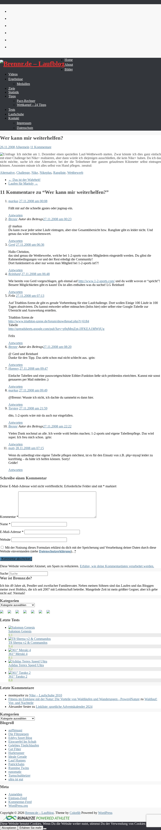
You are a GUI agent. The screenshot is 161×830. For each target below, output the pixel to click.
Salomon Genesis (19, 631)
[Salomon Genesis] (21, 627)
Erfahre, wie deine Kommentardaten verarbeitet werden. (117, 566)
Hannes (13, 368)
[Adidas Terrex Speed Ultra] (27, 661)
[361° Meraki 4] (19, 650)
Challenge (23, 172)
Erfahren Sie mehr (30, 827)
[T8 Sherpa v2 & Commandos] (29, 639)
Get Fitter (14, 749)
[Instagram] (42, 613)
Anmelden (15, 794)
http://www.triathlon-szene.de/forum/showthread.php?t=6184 (48, 321)
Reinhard (14, 274)
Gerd (11, 244)
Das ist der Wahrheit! (24, 179)
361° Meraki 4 (17, 654)
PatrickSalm (16, 764)
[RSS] (26, 613)
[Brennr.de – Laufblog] (32, 64)
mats (11, 448)
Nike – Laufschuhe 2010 (45, 695)
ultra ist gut (15, 779)
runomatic (15, 771)
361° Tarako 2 (17, 676)
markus (13, 201)
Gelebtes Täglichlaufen (23, 745)
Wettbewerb (75, 172)
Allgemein (22, 147)
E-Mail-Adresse (11, 532)
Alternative (7, 172)
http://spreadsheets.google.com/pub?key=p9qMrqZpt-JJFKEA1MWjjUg (56, 329)
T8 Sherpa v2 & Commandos (27, 642)
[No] (45, 828)
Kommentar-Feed (20, 802)
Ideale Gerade (17, 756)
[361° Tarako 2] (19, 672)
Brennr (13, 219)
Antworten (15, 215)
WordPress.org (18, 805)
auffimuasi (15, 730)
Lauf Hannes (17, 760)
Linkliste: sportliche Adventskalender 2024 (64, 706)
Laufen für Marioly (23, 183)
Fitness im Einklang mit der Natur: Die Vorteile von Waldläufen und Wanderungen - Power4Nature (74, 699)
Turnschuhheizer (19, 775)
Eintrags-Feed (17, 798)
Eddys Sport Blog (20, 738)
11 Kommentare (40, 147)
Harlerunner (16, 753)
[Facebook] (3, 613)
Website (5, 539)
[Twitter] (11, 613)
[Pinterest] (19, 613)
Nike (34, 172)
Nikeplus (46, 172)
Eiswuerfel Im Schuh (22, 741)
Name (5, 524)
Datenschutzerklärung (55, 551)
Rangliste (59, 172)
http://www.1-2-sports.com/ (96, 281)
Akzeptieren (9, 827)
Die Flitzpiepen (18, 734)
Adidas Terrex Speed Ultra (26, 665)
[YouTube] (34, 613)
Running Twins (18, 768)
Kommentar (9, 517)
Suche (4, 573)
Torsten (13, 408)
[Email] (50, 613)
